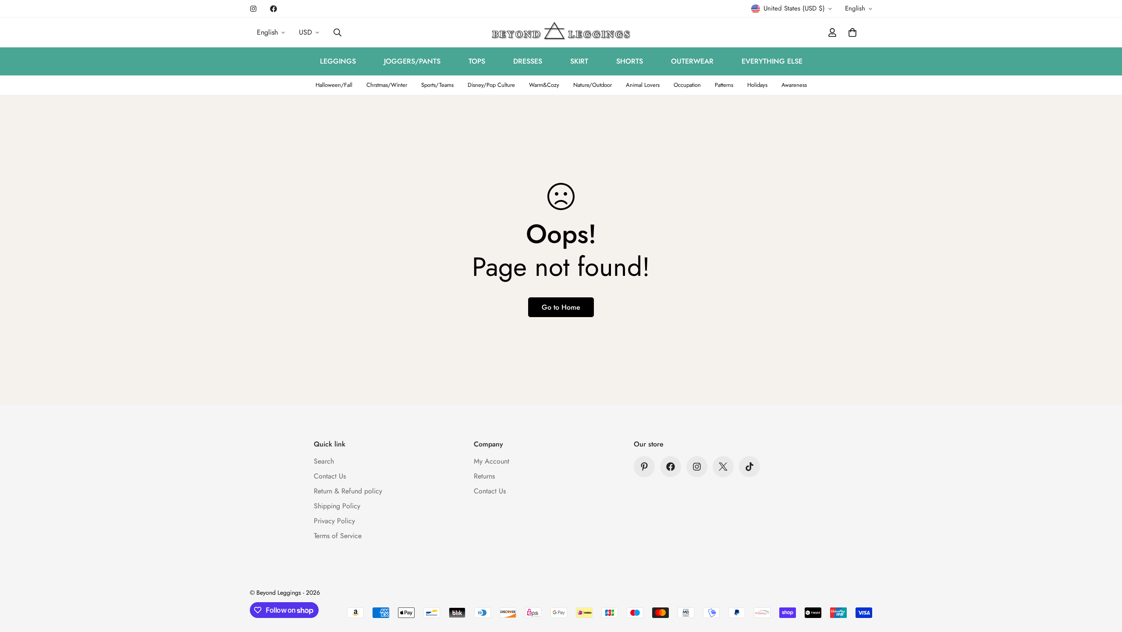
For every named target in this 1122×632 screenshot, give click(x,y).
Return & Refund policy (348, 491)
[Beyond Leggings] (561, 32)
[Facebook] (273, 8)
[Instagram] (253, 8)
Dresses (527, 61)
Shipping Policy (337, 506)
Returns (484, 476)
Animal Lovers (643, 85)
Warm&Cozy (544, 85)
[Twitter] (723, 466)
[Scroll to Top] (1105, 584)
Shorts (629, 61)
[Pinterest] (644, 466)
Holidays (757, 85)
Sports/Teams (437, 85)
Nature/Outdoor (592, 85)
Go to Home (561, 307)
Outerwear (692, 61)
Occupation (687, 85)
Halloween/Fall (334, 85)
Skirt (579, 61)
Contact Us (330, 476)
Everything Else (772, 61)
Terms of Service (338, 536)
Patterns (724, 85)
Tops (477, 61)
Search (324, 461)
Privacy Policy (334, 521)
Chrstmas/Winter (386, 85)
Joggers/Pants (412, 61)
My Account (491, 461)
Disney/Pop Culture (491, 85)
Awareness (794, 85)
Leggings (338, 61)
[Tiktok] (749, 466)
